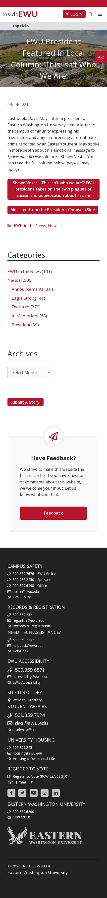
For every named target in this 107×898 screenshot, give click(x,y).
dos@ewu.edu (31, 723)
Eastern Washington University (37, 872)
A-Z (101, 56)
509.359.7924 (30, 715)
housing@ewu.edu (27, 753)
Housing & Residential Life (34, 758)
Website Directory (27, 700)
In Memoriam (25, 316)
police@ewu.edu (26, 591)
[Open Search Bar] (90, 14)
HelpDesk (20, 651)
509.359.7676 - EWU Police (34, 573)
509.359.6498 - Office (30, 585)
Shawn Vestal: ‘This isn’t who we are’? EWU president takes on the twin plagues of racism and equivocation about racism (53, 189)
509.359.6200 (23, 811)
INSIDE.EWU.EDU (37, 865)
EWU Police (22, 597)
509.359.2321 (23, 614)
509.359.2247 (23, 639)
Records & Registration (31, 625)
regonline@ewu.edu (28, 620)
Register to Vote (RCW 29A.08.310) (40, 776)
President (21, 325)
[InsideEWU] (19, 14)
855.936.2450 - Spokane (32, 579)
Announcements (28, 289)
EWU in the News (30, 225)
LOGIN (76, 14)
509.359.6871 (30, 669)
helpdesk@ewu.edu (28, 645)
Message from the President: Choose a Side (52, 209)
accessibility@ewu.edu (30, 676)
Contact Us (22, 817)
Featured (21, 307)
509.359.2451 (23, 747)
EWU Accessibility (27, 682)
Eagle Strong (24, 298)
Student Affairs (24, 729)
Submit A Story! (25, 402)
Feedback (53, 513)
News (53, 225)
